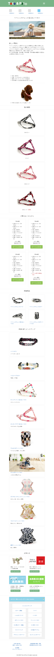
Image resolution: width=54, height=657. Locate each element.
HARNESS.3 (30, 13)
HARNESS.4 (40, 13)
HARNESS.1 (11, 13)
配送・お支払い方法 (17, 645)
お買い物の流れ (17, 643)
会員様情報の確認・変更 (35, 643)
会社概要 (17, 647)
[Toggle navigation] (44, 3)
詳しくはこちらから (15, 571)
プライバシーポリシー (17, 649)
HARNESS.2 (21, 13)
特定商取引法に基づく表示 (35, 645)
